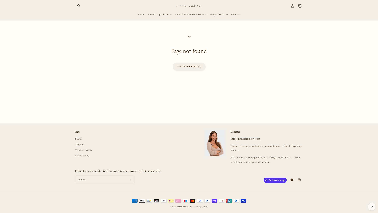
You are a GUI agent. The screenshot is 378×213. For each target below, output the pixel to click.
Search (78, 139)
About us (79, 144)
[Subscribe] (130, 180)
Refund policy (82, 155)
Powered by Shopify (200, 207)
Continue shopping (189, 66)
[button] (78, 5)
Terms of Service (83, 150)
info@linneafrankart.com (245, 138)
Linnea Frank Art (184, 207)
